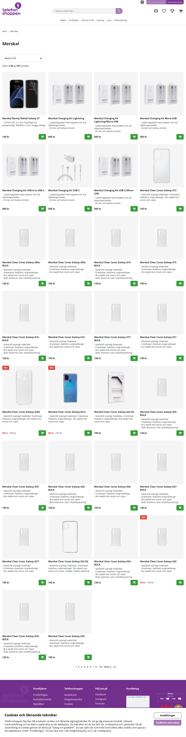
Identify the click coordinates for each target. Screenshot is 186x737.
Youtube (100, 703)
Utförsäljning (120, 20)
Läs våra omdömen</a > (137, 697)
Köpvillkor (38, 704)
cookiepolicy (104, 730)
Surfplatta (74, 20)
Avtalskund (70, 694)
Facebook (100, 694)
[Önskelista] (164, 11)
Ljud (109, 20)
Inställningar (167, 715)
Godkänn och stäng (167, 722)
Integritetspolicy (73, 699)
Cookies (68, 704)
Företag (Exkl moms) (156, 2)
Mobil (63, 20)
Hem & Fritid (88, 20)
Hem (4, 31)
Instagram (101, 699)
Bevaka (88, 137)
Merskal (14, 31)
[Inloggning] (156, 11)
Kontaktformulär (42, 699)
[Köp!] (42, 137)
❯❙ (114, 666)
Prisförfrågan (40, 694)
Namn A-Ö (10, 58)
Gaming (100, 20)
